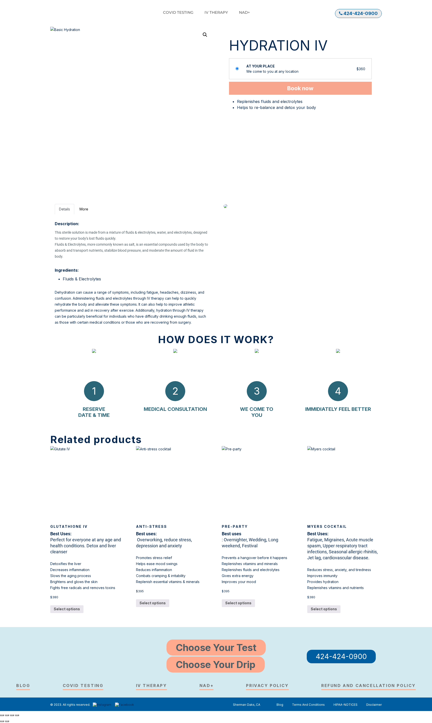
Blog (23, 685)
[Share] (7, 715)
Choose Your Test (216, 647)
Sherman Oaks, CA (246, 705)
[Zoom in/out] (17, 715)
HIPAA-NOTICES (346, 705)
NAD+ (244, 12)
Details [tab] (64, 209)
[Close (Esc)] (2, 715)
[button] (205, 34)
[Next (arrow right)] (7, 721)
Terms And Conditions (308, 705)
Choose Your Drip (216, 664)
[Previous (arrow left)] (2, 721)
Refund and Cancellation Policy (368, 685)
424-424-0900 (360, 13)
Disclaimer (374, 705)
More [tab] (84, 209)
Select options (67, 609)
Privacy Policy (267, 685)
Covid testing (178, 12)
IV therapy (216, 12)
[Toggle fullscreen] (12, 715)
